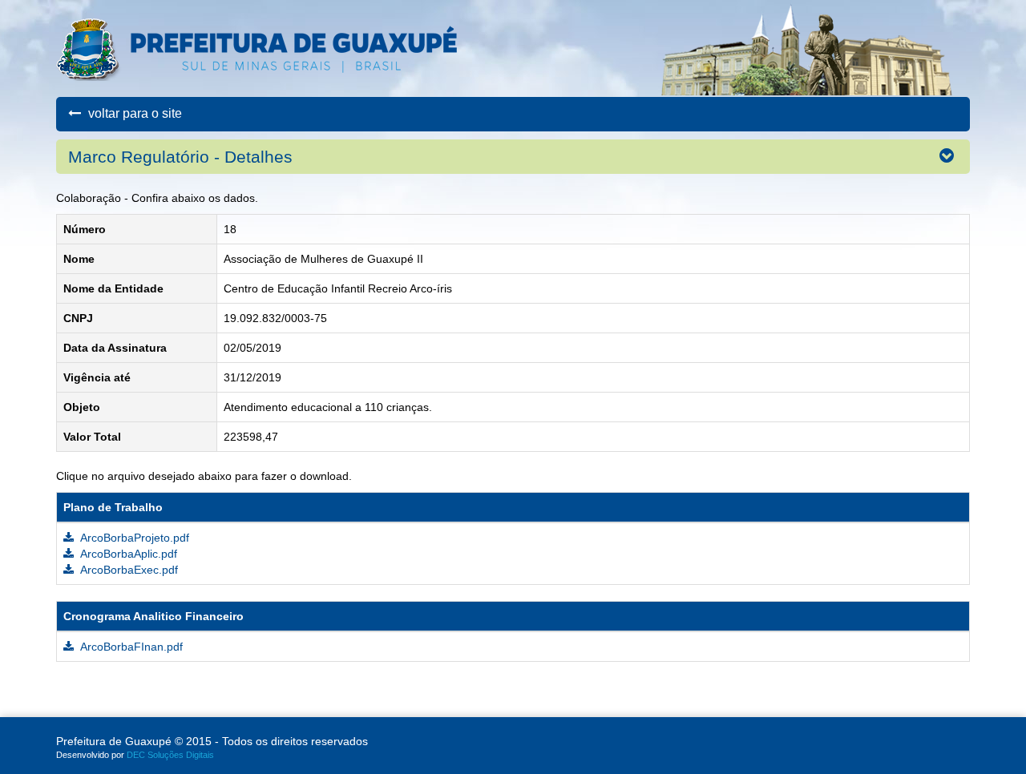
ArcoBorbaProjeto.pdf (133, 537)
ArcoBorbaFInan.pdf (130, 646)
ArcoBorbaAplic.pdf (127, 553)
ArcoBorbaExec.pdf (128, 569)
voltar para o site (133, 113)
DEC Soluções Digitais (170, 755)
